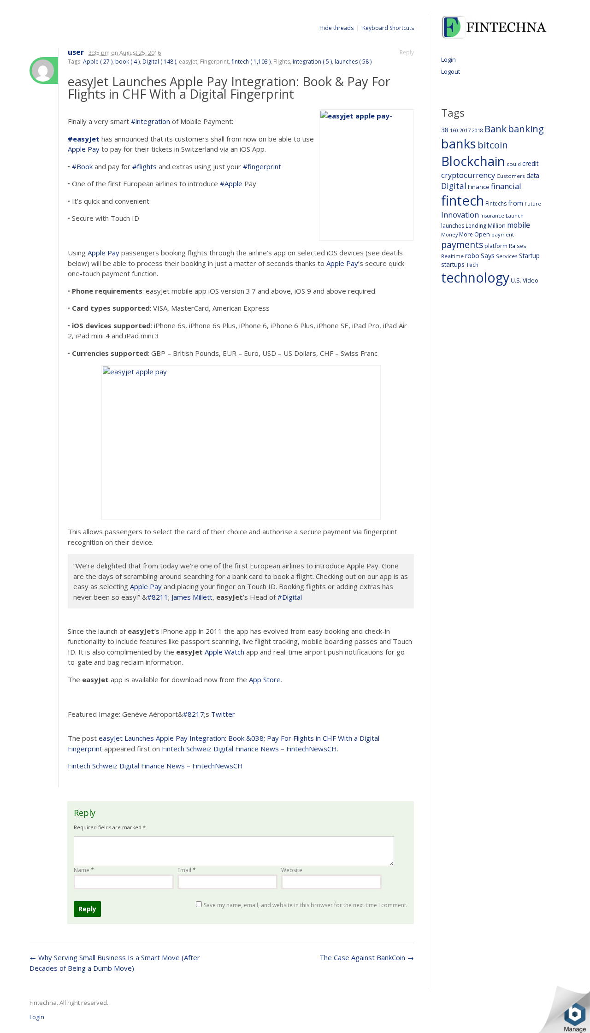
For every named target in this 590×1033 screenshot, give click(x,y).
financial (506, 186)
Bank (495, 128)
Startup (529, 255)
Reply (407, 52)
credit (530, 163)
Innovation (460, 215)
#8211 (157, 597)
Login (448, 59)
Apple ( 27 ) (97, 61)
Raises (517, 245)
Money (449, 234)
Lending (476, 226)
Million (497, 226)
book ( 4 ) (127, 61)
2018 (477, 130)
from (515, 202)
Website (291, 870)
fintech (462, 200)
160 (454, 130)
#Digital (289, 597)
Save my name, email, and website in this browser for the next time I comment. (305, 905)
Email (186, 870)
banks (458, 143)
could (514, 163)
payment (502, 234)
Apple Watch (224, 651)
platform (495, 246)
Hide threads (336, 28)
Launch (515, 215)
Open (482, 234)
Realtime (452, 256)
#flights (144, 166)
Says (488, 255)
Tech (472, 265)
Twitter (223, 714)
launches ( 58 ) (353, 61)
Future (533, 203)
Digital (453, 185)
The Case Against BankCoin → (366, 957)
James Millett (191, 597)
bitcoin (493, 144)
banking (526, 129)
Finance (479, 187)
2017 (465, 130)
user (76, 52)
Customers (510, 175)
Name (84, 870)
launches (452, 226)
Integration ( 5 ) (312, 61)
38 (444, 129)
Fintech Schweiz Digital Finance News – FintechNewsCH (249, 748)
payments (462, 244)
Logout (450, 71)
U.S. (516, 280)
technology (475, 277)
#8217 (193, 714)
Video (530, 280)
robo (472, 255)
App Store (265, 679)
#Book (82, 166)
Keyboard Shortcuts (388, 28)
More (466, 234)
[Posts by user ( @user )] (44, 70)
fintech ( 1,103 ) (251, 61)
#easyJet (84, 138)
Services (507, 256)
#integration (150, 121)
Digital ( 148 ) (159, 61)
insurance (492, 215)
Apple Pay (84, 148)
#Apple (231, 183)
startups (453, 264)
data (532, 175)
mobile (518, 225)
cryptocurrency (468, 175)
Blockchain (473, 161)
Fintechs (496, 203)
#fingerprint (262, 166)
